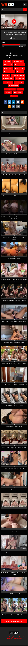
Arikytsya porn (20, 64)
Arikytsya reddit (20, 68)
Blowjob (21, 89)
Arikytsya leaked (19, 61)
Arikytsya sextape (10, 71)
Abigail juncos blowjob (19, 75)
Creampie (21, 71)
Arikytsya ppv (8, 68)
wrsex (16, 53)
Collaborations (18, 638)
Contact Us (9, 638)
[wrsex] (11, 4)
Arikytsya (16, 57)
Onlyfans (7, 75)
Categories (22, 637)
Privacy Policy (13, 637)
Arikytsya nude (8, 64)
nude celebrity (18, 92)
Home (4, 637)
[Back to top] (23, 641)
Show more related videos (14, 621)
